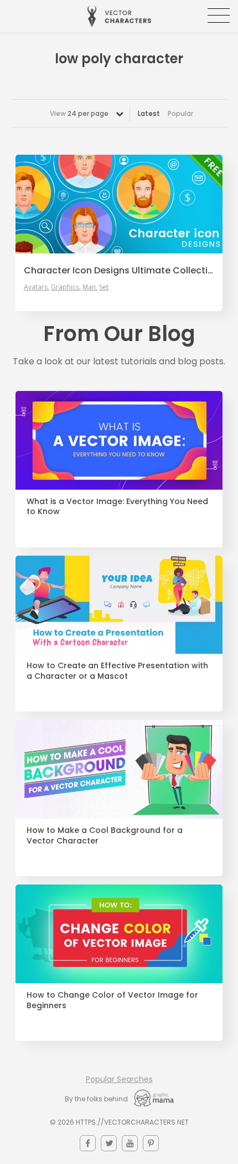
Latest (149, 113)
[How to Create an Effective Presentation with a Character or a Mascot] (119, 605)
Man (89, 287)
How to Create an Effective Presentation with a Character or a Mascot (117, 671)
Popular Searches (119, 1079)
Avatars (36, 287)
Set (103, 287)
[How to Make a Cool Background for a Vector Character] (119, 769)
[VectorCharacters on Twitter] (109, 1143)
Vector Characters (119, 16)
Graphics (65, 287)
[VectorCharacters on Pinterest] (151, 1143)
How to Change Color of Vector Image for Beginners (112, 1000)
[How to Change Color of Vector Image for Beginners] (119, 934)
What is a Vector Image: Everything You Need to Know (117, 506)
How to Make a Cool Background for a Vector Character (105, 835)
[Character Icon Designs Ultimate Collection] (119, 204)
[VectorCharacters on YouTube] (130, 1143)
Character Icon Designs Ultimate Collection (119, 271)
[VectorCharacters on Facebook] (88, 1143)
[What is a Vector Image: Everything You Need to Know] (119, 440)
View (79, 113)
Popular (180, 113)
